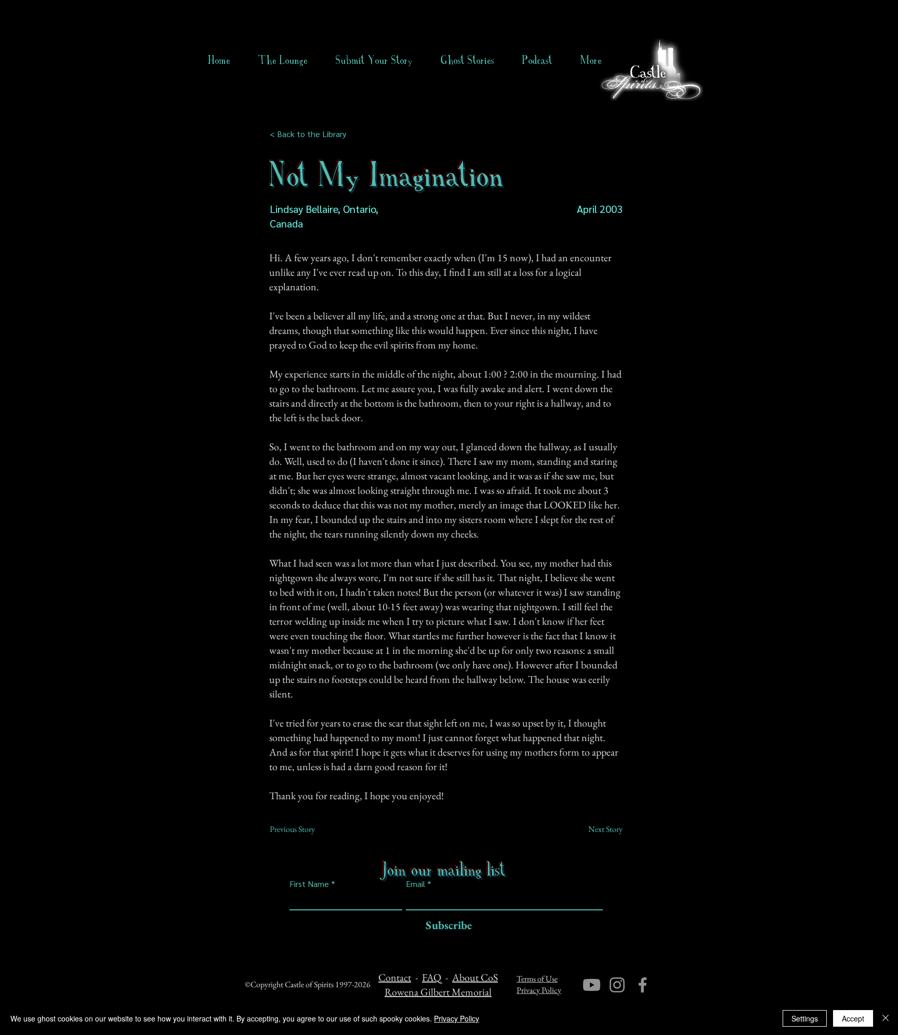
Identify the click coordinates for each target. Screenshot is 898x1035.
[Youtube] (592, 985)
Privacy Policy (539, 990)
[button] (467, 60)
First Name (309, 884)
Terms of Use (537, 978)
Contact (394, 977)
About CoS (475, 977)
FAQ (431, 977)
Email (415, 884)
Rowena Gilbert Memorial (438, 992)
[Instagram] (617, 985)
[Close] (885, 1018)
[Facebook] (642, 985)
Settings (804, 1018)
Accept (853, 1018)
